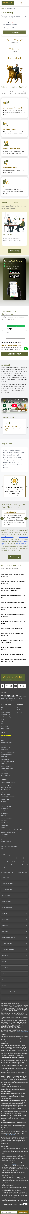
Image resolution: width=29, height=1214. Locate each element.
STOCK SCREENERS (10, 1134)
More (2, 848)
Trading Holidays (5, 834)
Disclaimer (3, 801)
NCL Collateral (4, 773)
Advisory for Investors (6, 766)
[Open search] (21, 3)
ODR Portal (3, 827)
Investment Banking (6, 716)
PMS (2, 724)
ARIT (2, 709)
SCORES (14, 1164)
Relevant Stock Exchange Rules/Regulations (12, 829)
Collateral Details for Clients (8, 796)
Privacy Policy (4, 749)
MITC (2, 839)
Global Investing (5, 728)
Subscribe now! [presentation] (14, 354)
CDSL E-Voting (4, 792)
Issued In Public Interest (7, 768)
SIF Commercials (5, 813)
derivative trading (7, 537)
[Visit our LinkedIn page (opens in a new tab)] (20, 686)
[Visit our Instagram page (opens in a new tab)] (7, 686)
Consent (3, 804)
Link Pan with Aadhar (6, 818)
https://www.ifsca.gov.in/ (22, 1031)
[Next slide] (27, 228)
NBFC (2, 719)
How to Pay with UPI (6, 787)
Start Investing (14, 32)
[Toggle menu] (25, 3)
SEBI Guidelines (5, 756)
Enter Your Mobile (8, 22)
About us (3, 738)
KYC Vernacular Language (7, 761)
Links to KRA (4, 820)
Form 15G (3, 811)
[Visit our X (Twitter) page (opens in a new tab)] (11, 686)
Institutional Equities (6, 712)
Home (2, 8)
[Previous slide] (1, 228)
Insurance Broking (5, 714)
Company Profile (5, 799)
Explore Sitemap (22, 872)
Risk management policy (7, 754)
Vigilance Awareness (6, 841)
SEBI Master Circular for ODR (8, 832)
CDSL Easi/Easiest (5, 775)
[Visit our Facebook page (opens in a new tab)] (2, 686)
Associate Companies (6, 785)
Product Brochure (5, 747)
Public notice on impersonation (9, 846)
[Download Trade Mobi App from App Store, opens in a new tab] (14, 276)
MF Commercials (5, 808)
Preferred (19, 712)
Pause (25, 1204)
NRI (18, 707)
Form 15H (3, 815)
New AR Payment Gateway (8, 782)
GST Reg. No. (4, 764)
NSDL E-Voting (4, 825)
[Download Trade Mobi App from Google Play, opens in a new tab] (14, 272)
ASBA (2, 844)
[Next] (26, 330)
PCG (18, 709)
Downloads (3, 745)
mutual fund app (21, 544)
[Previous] (2, 330)
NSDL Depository (5, 822)
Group (2, 707)
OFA (2, 721)
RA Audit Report (5, 771)
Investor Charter (5, 759)
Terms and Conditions (6, 742)
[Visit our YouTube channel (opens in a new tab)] (15, 686)
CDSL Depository (5, 789)
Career (2, 740)
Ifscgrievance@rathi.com (6, 1030)
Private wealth (4, 726)
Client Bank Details (5, 794)
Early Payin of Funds (6, 806)
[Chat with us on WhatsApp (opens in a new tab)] (24, 686)
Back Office (4, 837)
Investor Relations (6, 735)
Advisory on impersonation (8, 752)
